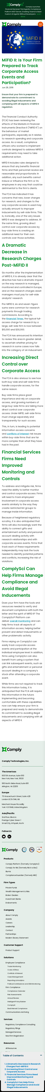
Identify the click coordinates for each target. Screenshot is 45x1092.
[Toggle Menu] (40, 24)
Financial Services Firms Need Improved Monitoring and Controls (22, 1077)
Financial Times (14, 318)
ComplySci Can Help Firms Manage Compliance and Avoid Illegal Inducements (23, 1085)
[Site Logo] (12, 24)
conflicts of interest (18, 433)
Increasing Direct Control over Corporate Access (22, 1070)
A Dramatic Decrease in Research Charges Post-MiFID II (23, 1065)
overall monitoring (20, 621)
